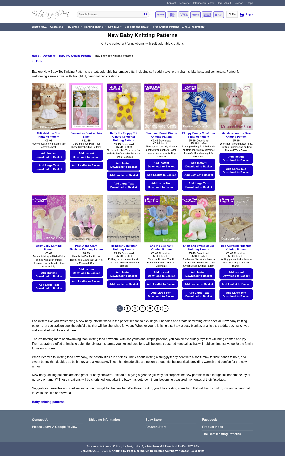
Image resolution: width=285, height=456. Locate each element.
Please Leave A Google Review (54, 426)
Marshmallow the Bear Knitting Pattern (236, 135)
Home (35, 55)
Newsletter (184, 3)
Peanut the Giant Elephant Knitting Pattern (86, 247)
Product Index (212, 426)
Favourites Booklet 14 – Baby (86, 135)
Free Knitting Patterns (166, 26)
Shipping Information (104, 419)
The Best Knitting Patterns (221, 434)
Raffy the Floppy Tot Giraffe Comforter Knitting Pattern (123, 137)
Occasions (56, 26)
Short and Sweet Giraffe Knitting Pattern (161, 135)
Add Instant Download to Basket (48, 155)
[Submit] (145, 14)
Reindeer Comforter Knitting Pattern (124, 247)
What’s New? (40, 26)
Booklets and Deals (136, 26)
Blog (219, 3)
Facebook (209, 419)
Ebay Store (153, 419)
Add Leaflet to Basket (86, 165)
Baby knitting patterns (48, 401)
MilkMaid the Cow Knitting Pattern (48, 135)
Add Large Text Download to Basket (48, 167)
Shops (249, 3)
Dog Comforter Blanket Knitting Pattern (236, 247)
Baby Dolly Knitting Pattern (49, 247)
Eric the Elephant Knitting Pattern (161, 247)
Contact (171, 3)
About (227, 3)
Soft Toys (113, 26)
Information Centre (203, 3)
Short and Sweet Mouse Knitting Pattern (198, 247)
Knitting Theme (93, 26)
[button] (242, 14)
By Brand (73, 26)
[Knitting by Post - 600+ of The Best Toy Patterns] (51, 14)
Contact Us (40, 419)
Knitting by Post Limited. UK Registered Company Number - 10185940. (158, 450)
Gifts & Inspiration (193, 26)
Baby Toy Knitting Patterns (75, 55)
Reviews (238, 3)
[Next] (165, 308)
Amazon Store (155, 426)
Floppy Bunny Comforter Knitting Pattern (198, 135)
